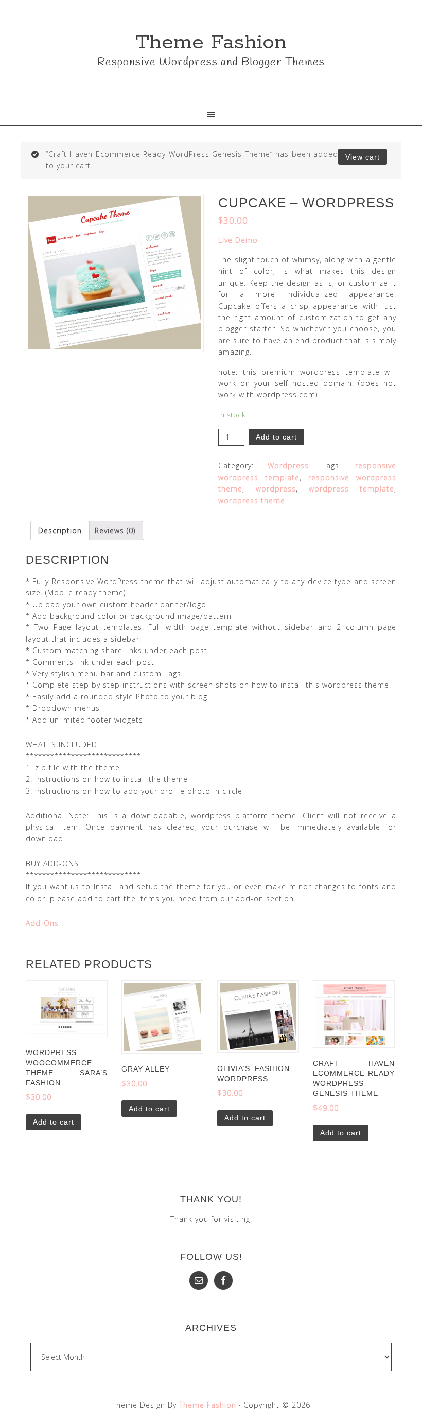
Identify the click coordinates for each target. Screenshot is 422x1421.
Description (60, 530)
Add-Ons (42, 923)
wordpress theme (251, 500)
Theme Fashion (211, 42)
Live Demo (238, 240)
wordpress (276, 489)
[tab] (60, 530)
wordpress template (351, 489)
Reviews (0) (115, 530)
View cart (362, 157)
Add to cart (276, 437)
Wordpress (288, 465)
